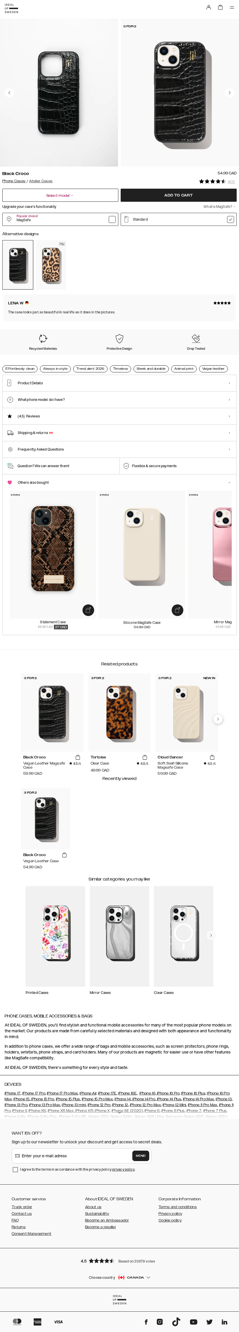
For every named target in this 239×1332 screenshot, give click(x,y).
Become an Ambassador (107, 1220)
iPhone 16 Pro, (168, 1093)
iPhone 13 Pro (16, 1105)
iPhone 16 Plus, (193, 1093)
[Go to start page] (11, 8)
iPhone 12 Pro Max (145, 1105)
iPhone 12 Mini (174, 1105)
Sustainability (97, 1214)
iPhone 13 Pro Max (44, 1105)
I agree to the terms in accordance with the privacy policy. (77, 1169)
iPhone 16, (147, 1093)
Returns (19, 1227)
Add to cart (178, 195)
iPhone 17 (13, 1093)
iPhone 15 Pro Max (97, 1099)
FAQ (15, 1220)
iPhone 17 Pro (33, 1093)
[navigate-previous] (218, 719)
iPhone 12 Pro (99, 1105)
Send (141, 1155)
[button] (119, 1260)
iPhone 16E (127, 1093)
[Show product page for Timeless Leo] (51, 265)
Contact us (22, 1214)
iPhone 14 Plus (168, 1099)
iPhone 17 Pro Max (62, 1093)
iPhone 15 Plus (68, 1099)
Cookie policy (170, 1220)
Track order (22, 1207)
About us (93, 1207)
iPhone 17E (107, 1093)
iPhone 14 (123, 1099)
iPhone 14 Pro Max (198, 1099)
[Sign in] (209, 7)
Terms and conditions (178, 1207)
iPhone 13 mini (74, 1105)
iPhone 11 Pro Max (202, 1105)
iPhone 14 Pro (143, 1099)
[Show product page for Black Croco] (17, 264)
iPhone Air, (88, 1093)
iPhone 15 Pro (42, 1099)
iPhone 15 (21, 1099)
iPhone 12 (120, 1105)
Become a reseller (100, 1227)
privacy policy (123, 1169)
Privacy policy (170, 1214)
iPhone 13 (224, 1099)
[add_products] (88, 610)
